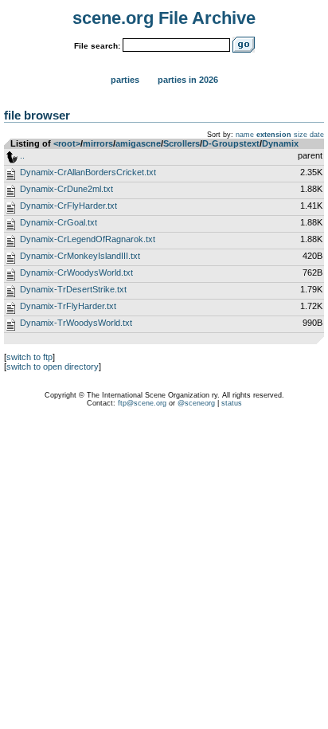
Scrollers (181, 143)
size (300, 135)
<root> (66, 143)
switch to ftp (29, 357)
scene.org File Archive (164, 18)
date (317, 135)
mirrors (98, 143)
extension (273, 135)
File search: (97, 45)
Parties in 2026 (188, 79)
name (245, 135)
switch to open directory (52, 366)
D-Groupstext (231, 143)
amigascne (138, 143)
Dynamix (280, 143)
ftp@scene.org (142, 403)
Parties (125, 79)
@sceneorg (196, 403)
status (231, 403)
